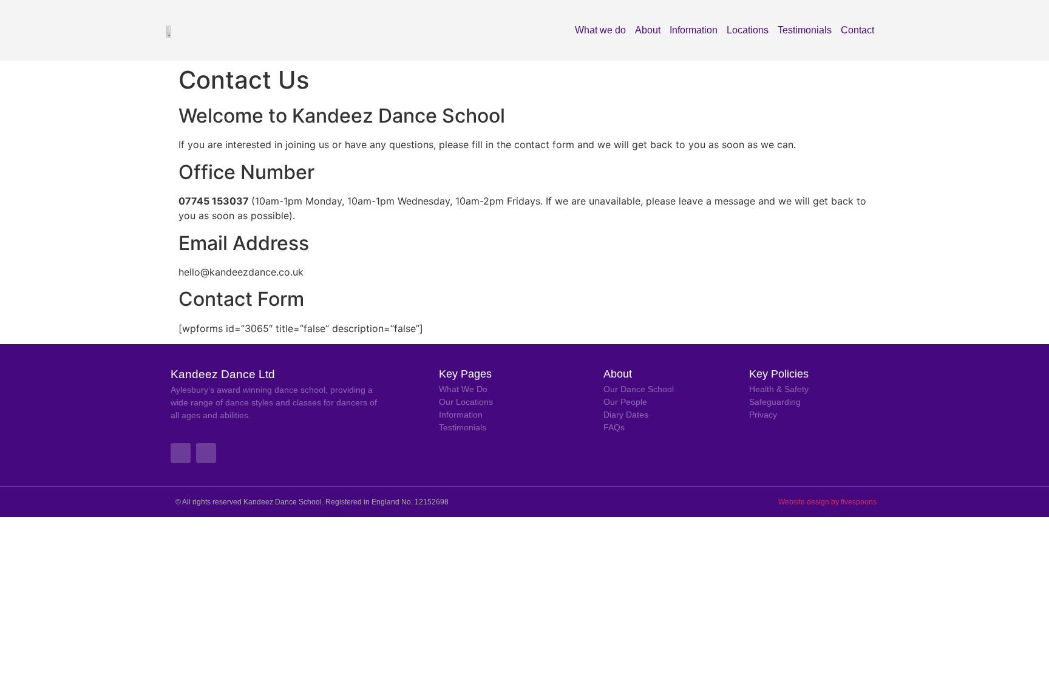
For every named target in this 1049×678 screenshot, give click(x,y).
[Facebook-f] (181, 453)
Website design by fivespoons (827, 502)
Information (694, 30)
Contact (857, 30)
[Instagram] (206, 453)
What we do (600, 30)
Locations (748, 30)
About (647, 30)
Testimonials (805, 30)
